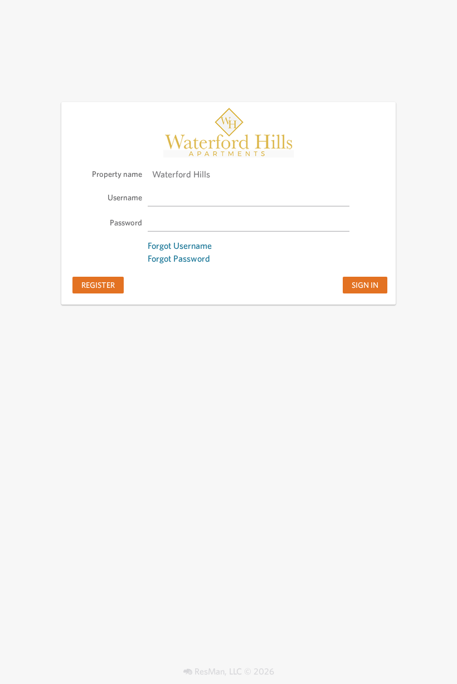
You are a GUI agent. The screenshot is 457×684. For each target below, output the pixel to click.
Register (98, 285)
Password (126, 222)
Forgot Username (180, 245)
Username (125, 197)
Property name (117, 174)
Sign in (365, 285)
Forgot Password (179, 258)
